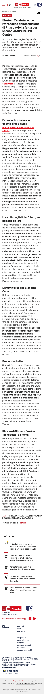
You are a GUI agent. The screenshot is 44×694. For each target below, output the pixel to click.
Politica (14, 12)
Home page (5, 12)
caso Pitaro (7, 83)
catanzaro (27, 518)
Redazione (8, 681)
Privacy (31, 681)
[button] (39, 13)
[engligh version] (7, 4)
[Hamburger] (3, 5)
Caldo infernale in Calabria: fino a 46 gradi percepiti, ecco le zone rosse (23, 590)
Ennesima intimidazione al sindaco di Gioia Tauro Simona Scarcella (22, 578)
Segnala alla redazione (20, 681)
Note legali (11, 683)
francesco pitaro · (16, 516)
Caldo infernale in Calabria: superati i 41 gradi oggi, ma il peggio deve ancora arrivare (21, 557)
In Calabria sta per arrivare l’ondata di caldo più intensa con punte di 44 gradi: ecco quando (23, 546)
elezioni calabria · (34, 516)
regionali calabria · (12, 518)
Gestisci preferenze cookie (25, 683)
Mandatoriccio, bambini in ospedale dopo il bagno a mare (22, 568)
